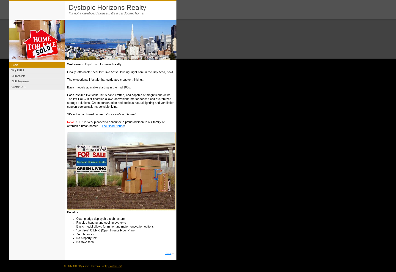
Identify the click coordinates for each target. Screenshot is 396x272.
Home (168, 253)
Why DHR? (17, 70)
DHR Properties (20, 81)
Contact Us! (115, 266)
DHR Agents (18, 75)
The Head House (113, 126)
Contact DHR (18, 86)
